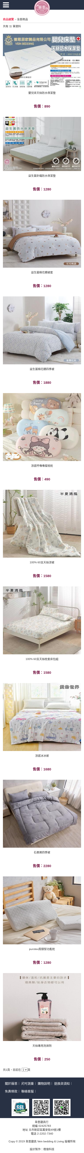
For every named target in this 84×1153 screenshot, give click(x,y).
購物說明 (44, 1083)
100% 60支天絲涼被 (42, 562)
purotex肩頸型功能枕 (42, 949)
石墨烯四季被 (42, 852)
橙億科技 (48, 1149)
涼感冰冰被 (42, 755)
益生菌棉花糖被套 (42, 272)
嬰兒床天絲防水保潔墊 (42, 92)
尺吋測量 (27, 1083)
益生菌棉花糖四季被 (42, 369)
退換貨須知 (62, 1083)
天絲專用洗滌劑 (42, 1045)
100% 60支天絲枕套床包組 (42, 659)
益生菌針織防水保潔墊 (42, 175)
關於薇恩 (11, 1083)
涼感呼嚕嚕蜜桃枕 (42, 465)
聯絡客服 (27, 1091)
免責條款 (11, 1091)
